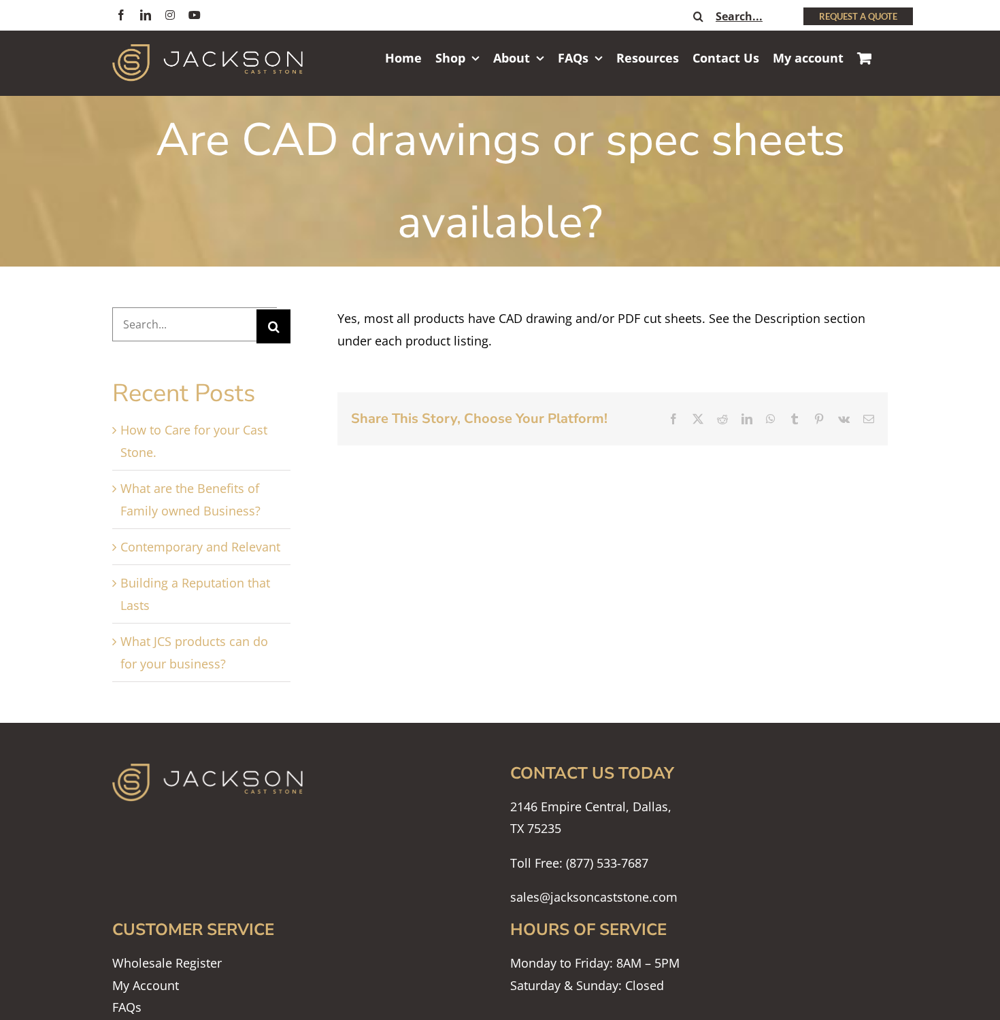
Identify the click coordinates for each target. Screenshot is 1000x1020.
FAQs (126, 1007)
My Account (145, 985)
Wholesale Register (167, 963)
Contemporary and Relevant (200, 547)
